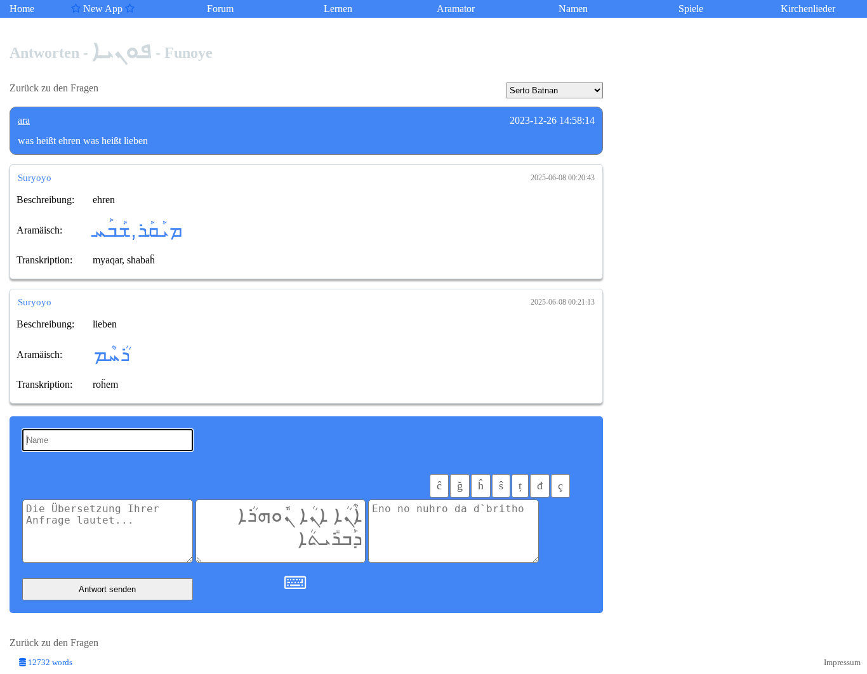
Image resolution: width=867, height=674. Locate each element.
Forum (220, 8)
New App (103, 8)
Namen (573, 8)
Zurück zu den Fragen (54, 88)
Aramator (456, 8)
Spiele (690, 8)
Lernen (338, 8)
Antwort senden (107, 589)
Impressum (842, 662)
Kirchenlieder (808, 8)
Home (22, 8)
